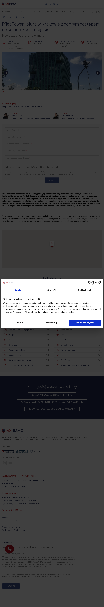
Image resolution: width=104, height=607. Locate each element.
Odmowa (19, 323)
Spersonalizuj (51, 323)
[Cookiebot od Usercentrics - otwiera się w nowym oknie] (90, 283)
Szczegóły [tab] (52, 290)
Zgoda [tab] (18, 290)
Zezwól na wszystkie (85, 323)
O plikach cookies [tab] (86, 290)
